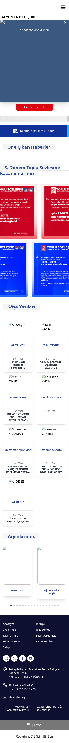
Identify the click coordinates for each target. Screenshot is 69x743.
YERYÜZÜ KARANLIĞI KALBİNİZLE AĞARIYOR (51, 365)
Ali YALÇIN (18, 345)
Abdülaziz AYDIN (51, 397)
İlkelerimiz (9, 629)
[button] (64, 23)
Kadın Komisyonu (46, 641)
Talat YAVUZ (51, 345)
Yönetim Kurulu (12, 641)
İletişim (7, 647)
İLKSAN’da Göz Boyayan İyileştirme (18, 520)
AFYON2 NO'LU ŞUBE (19, 17)
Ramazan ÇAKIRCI (51, 449)
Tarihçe (40, 624)
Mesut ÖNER (18, 397)
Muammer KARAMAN (18, 449)
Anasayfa (8, 624)
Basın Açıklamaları (47, 635)
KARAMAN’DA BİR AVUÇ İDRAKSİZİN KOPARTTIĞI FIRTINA (18, 469)
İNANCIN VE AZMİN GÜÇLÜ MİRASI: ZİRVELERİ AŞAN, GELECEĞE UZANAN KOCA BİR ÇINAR (18, 417)
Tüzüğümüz (43, 629)
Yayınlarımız (10, 635)
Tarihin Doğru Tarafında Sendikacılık (18, 365)
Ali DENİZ (18, 502)
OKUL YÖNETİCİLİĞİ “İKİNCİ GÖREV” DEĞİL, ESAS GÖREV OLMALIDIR (51, 469)
